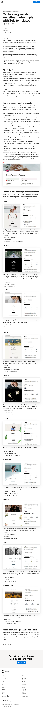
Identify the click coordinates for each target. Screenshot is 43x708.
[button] (21, 174)
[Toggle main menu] (41, 2)
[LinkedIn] (6, 32)
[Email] (10, 32)
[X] (4, 32)
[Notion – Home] (2, 2)
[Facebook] (8, 32)
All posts (5, 8)
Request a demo (21, 662)
